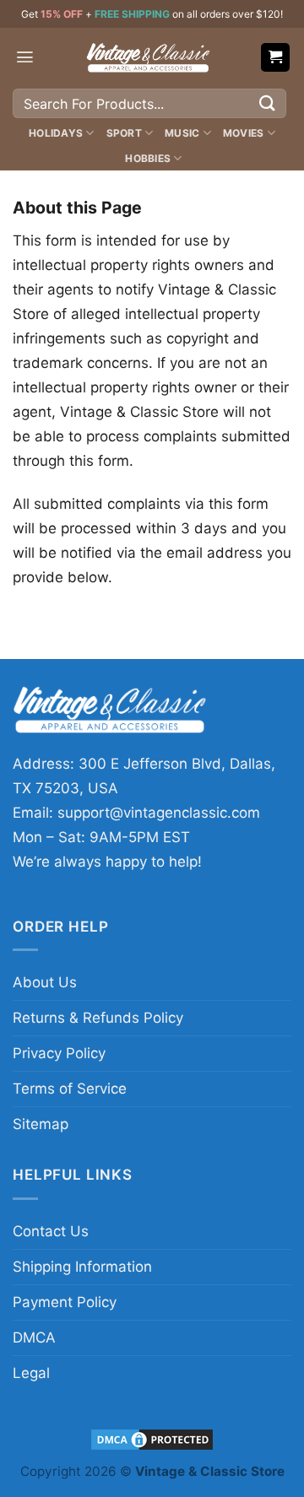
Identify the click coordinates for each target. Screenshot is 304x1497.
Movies (243, 133)
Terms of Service (70, 1088)
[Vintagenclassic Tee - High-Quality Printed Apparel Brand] (148, 57)
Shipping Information (82, 1266)
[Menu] (25, 57)
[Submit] (268, 103)
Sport (124, 133)
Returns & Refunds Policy (98, 1017)
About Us (45, 982)
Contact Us (51, 1231)
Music (182, 133)
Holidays (56, 133)
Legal (31, 1373)
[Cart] (275, 58)
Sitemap (40, 1124)
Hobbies (148, 158)
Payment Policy (65, 1302)
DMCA (34, 1337)
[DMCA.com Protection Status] (152, 1439)
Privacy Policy (59, 1053)
